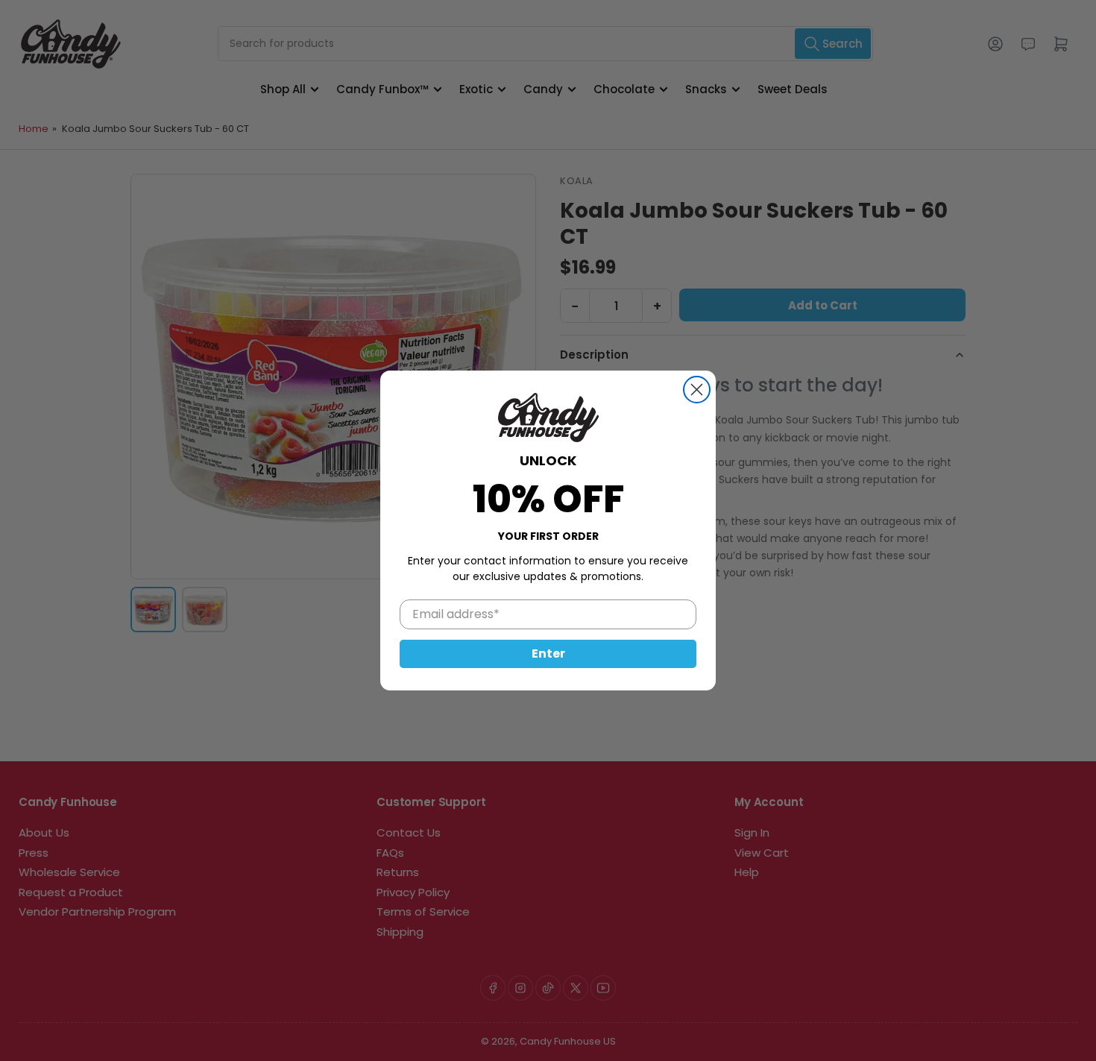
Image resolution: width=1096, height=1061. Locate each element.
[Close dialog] (697, 390)
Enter (548, 653)
